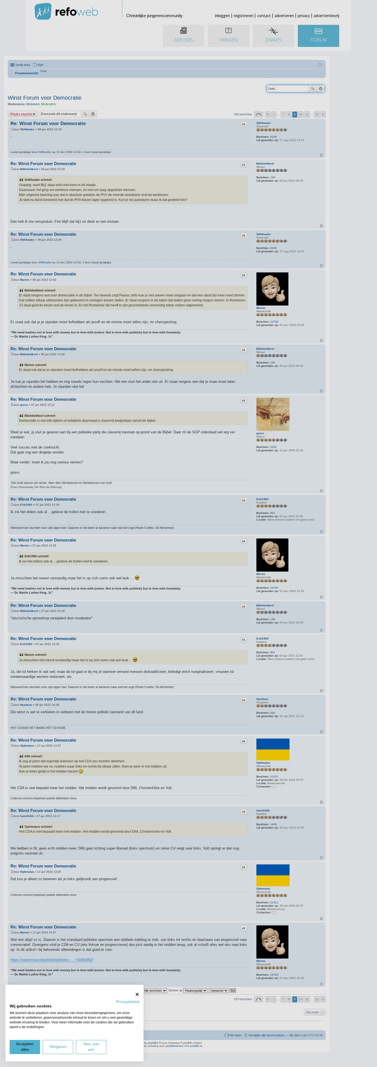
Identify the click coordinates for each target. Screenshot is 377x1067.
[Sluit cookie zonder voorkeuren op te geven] (137, 994)
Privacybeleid (127, 1002)
